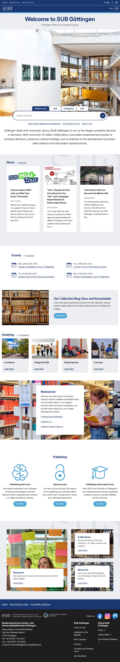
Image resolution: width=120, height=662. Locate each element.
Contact (5, 2)
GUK (55, 108)
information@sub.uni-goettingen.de (26, 645)
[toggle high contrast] (116, 2)
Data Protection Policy (19, 604)
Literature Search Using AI (52, 426)
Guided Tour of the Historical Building (36, 277)
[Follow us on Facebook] (100, 616)
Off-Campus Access (71, 123)
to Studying (24, 335)
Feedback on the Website (81, 633)
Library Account (27, 2)
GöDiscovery (41, 108)
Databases (69, 108)
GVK (82, 108)
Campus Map (103, 634)
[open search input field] (112, 2)
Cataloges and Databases (52, 416)
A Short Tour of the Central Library (90, 267)
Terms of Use (79, 627)
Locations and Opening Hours (83, 650)
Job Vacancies (80, 656)
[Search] (103, 115)
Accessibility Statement (40, 604)
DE (105, 2)
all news (22, 163)
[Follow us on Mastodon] (115, 616)
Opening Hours (14, 2)
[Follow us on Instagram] (107, 616)
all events (30, 256)
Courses (77, 644)
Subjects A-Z (46, 421)
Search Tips (87, 123)
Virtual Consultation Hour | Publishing (36, 267)
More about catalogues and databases (44, 123)
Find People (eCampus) (108, 639)
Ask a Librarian (80, 639)
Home (100, 630)
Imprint (5, 604)
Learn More (60, 316)
